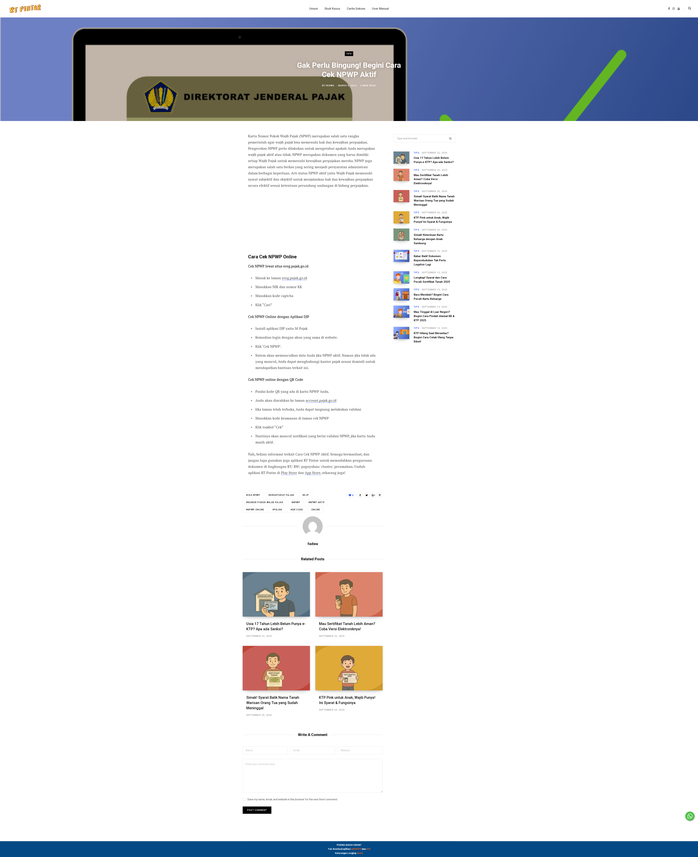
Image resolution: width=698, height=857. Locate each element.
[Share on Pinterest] (380, 495)
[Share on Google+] (373, 495)
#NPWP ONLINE (255, 509)
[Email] (224, 175)
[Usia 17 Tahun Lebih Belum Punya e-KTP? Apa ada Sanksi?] (276, 594)
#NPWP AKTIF (316, 502)
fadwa (330, 85)
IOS (368, 849)
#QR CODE (297, 509)
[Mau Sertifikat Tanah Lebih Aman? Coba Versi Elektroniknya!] (349, 594)
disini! (360, 853)
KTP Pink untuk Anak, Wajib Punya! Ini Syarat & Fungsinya (433, 219)
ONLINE (315, 509)
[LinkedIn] (224, 166)
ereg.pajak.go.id (294, 278)
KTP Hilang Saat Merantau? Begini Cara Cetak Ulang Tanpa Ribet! (433, 337)
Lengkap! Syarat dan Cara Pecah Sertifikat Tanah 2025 (432, 279)
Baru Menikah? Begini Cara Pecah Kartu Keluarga (431, 297)
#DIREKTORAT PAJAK (281, 495)
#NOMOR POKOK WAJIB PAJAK (264, 502)
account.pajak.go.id (321, 400)
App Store (312, 472)
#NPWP (296, 502)
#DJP (305, 495)
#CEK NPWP (253, 495)
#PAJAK (277, 509)
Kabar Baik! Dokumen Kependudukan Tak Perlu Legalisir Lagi (430, 260)
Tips (349, 54)
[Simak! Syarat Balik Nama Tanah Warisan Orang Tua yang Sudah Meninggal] (276, 668)
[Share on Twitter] (224, 156)
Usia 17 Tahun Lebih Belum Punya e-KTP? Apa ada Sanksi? (434, 160)
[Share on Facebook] (224, 146)
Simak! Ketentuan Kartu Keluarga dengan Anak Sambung (429, 239)
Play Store (289, 472)
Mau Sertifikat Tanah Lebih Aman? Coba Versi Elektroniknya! (431, 179)
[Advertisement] (312, 219)
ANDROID (356, 849)
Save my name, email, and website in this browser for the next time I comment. (292, 799)
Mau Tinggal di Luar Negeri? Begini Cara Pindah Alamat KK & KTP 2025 (434, 316)
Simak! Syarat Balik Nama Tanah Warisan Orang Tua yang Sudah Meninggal (272, 702)
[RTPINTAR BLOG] (25, 8)
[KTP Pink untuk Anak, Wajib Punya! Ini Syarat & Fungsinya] (349, 668)
